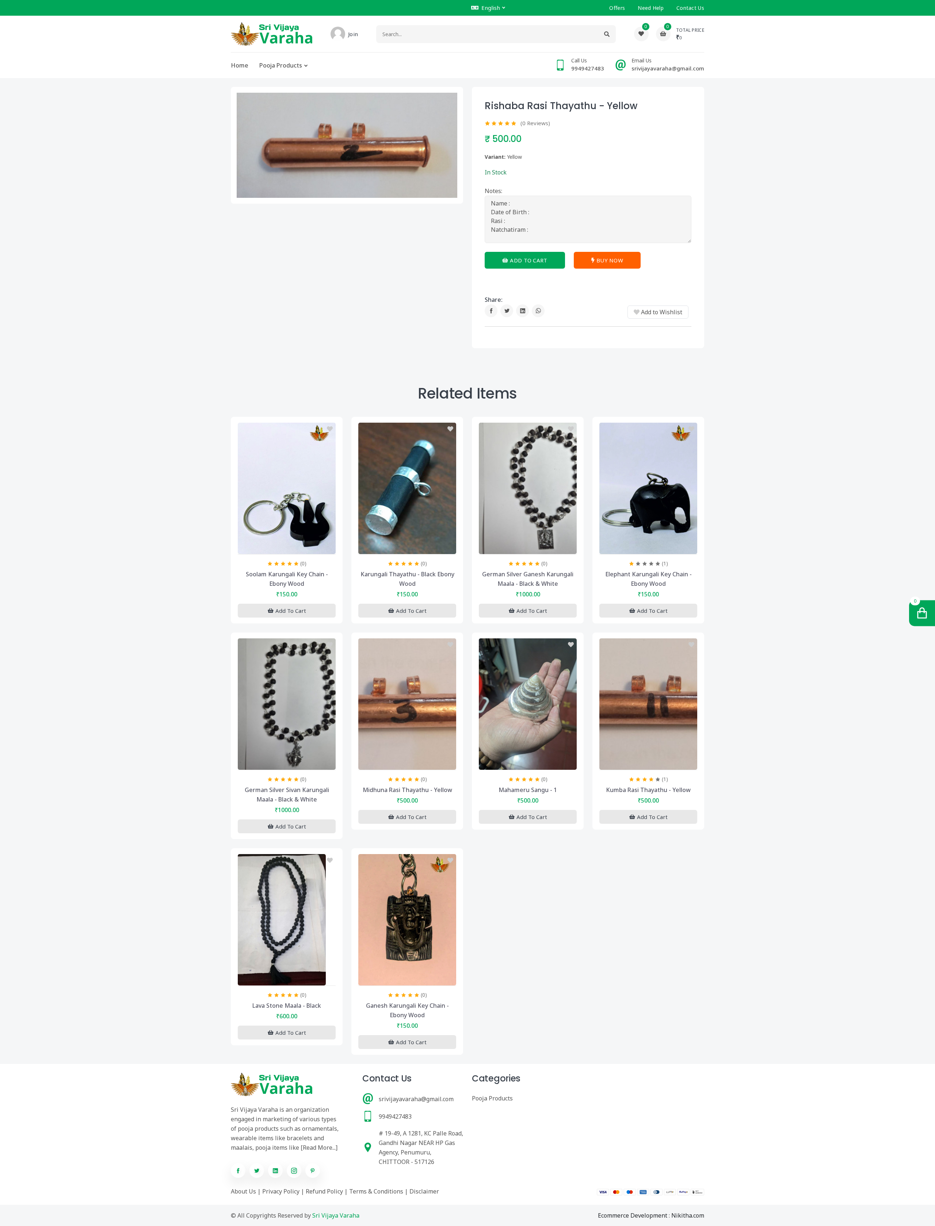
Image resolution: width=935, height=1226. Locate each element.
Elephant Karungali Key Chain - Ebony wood (648, 579)
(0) (303, 563)
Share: (494, 300)
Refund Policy (324, 1191)
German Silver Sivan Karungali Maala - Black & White (287, 794)
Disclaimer (424, 1191)
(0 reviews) (535, 123)
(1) (665, 563)
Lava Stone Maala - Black (286, 1006)
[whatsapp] (538, 310)
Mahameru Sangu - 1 (528, 790)
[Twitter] (506, 310)
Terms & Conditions (376, 1191)
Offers (617, 7)
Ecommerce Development (632, 1215)
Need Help (651, 7)
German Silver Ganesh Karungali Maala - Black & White (527, 579)
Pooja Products (280, 65)
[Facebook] (491, 310)
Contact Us (690, 7)
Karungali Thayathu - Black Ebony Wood (407, 579)
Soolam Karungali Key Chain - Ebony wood (287, 579)
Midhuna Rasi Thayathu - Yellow (407, 790)
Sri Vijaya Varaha (335, 1215)
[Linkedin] (522, 310)
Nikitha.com (687, 1215)
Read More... (319, 1148)
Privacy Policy (280, 1191)
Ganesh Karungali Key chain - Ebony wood (407, 1010)
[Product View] (286, 546)
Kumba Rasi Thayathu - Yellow (648, 790)
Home (239, 65)
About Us (243, 1191)
